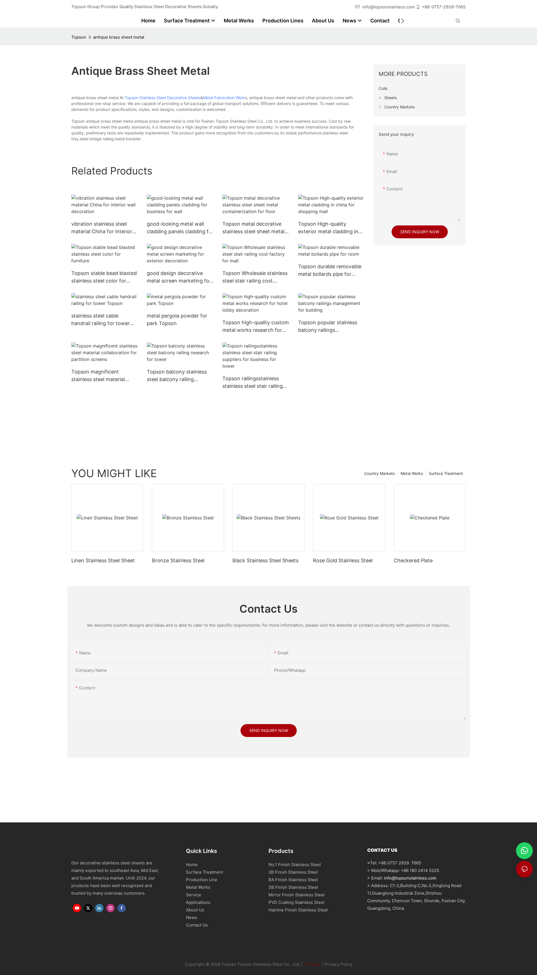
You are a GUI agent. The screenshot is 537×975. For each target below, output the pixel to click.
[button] (402, 20)
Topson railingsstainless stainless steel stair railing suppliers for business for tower (252, 382)
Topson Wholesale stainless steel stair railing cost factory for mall (255, 277)
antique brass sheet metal (118, 37)
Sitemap (312, 964)
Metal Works (412, 473)
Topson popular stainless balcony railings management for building (328, 326)
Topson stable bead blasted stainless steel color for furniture (104, 277)
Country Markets (379, 473)
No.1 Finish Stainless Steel (294, 864)
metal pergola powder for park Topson (177, 319)
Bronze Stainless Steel (178, 560)
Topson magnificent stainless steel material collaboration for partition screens (102, 376)
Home (192, 864)
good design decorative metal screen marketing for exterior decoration (179, 277)
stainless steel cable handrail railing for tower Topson (100, 320)
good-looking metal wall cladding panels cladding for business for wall (180, 228)
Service (193, 894)
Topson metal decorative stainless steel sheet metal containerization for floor (253, 228)
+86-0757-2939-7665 (444, 7)
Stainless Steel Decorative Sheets (170, 97)
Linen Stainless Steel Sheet (103, 560)
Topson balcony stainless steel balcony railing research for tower (177, 376)
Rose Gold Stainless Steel (343, 560)
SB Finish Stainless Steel (293, 887)
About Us (195, 910)
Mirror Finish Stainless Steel (296, 894)
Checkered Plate (413, 560)
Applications (198, 902)
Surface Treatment (446, 473)
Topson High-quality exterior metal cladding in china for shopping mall (328, 228)
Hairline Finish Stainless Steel (298, 910)
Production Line (201, 879)
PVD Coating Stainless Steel (296, 902)
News (191, 917)
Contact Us (197, 925)
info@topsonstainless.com (388, 7)
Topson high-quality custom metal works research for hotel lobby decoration (255, 326)
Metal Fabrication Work (224, 97)
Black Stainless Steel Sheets (265, 560)
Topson (78, 37)
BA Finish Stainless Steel (293, 879)
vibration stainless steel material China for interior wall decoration (101, 228)
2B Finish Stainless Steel (293, 872)
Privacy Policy (338, 964)
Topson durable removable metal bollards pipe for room (329, 270)
